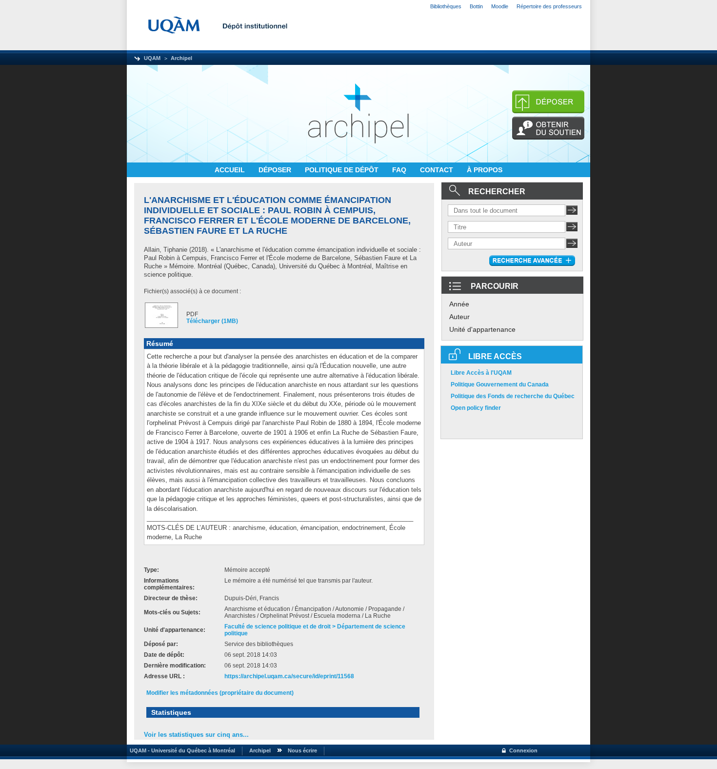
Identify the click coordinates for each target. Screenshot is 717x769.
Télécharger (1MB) (212, 321)
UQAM (152, 58)
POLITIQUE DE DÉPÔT (342, 170)
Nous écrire (302, 750)
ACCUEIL (231, 170)
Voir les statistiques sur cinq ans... (196, 734)
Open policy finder (476, 408)
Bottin (476, 6)
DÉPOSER (276, 170)
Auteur (459, 317)
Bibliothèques (445, 6)
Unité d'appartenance (482, 329)
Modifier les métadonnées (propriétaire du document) (220, 692)
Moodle (499, 6)
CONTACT (437, 170)
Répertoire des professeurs (549, 6)
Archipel (181, 58)
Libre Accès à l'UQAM (481, 372)
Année (459, 304)
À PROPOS (484, 170)
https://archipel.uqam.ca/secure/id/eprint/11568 (289, 676)
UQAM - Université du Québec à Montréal (181, 750)
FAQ (400, 170)
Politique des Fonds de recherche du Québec (513, 396)
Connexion (523, 750)
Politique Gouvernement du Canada (500, 384)
